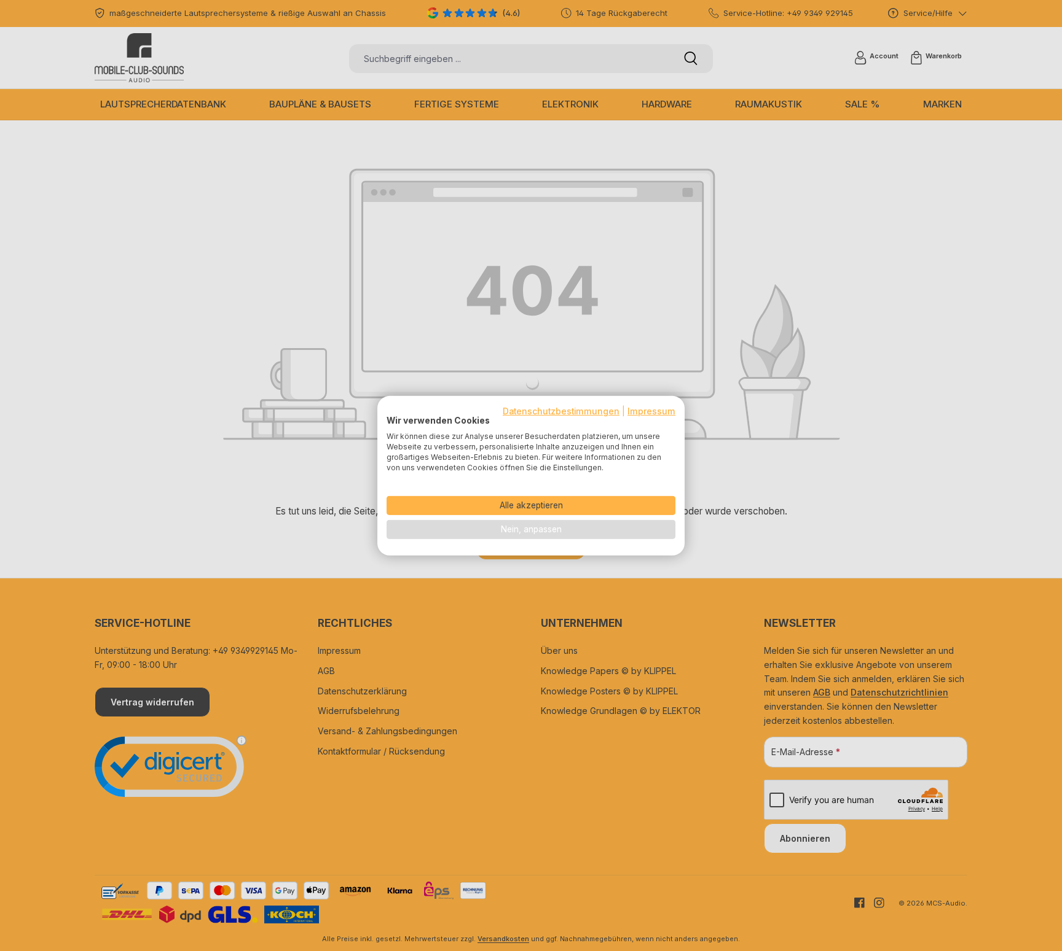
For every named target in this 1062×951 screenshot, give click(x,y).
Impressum (651, 411)
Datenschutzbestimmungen (561, 411)
